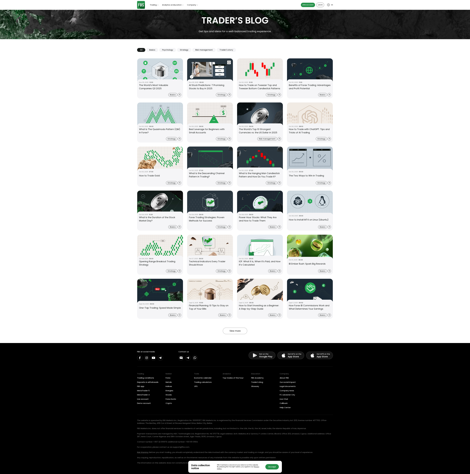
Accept (272, 466)
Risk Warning (142, 452)
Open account (308, 5)
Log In (320, 5)
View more (235, 330)
